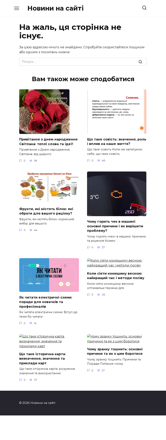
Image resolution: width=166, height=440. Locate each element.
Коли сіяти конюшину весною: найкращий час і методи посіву (115, 275)
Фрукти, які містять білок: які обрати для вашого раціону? (46, 211)
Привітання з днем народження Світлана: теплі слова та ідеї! (48, 141)
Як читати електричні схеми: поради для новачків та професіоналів (45, 301)
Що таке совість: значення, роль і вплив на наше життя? (116, 141)
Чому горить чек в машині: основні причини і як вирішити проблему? (115, 226)
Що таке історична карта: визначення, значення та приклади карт (42, 358)
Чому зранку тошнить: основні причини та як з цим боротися (115, 351)
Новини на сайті (55, 8)
